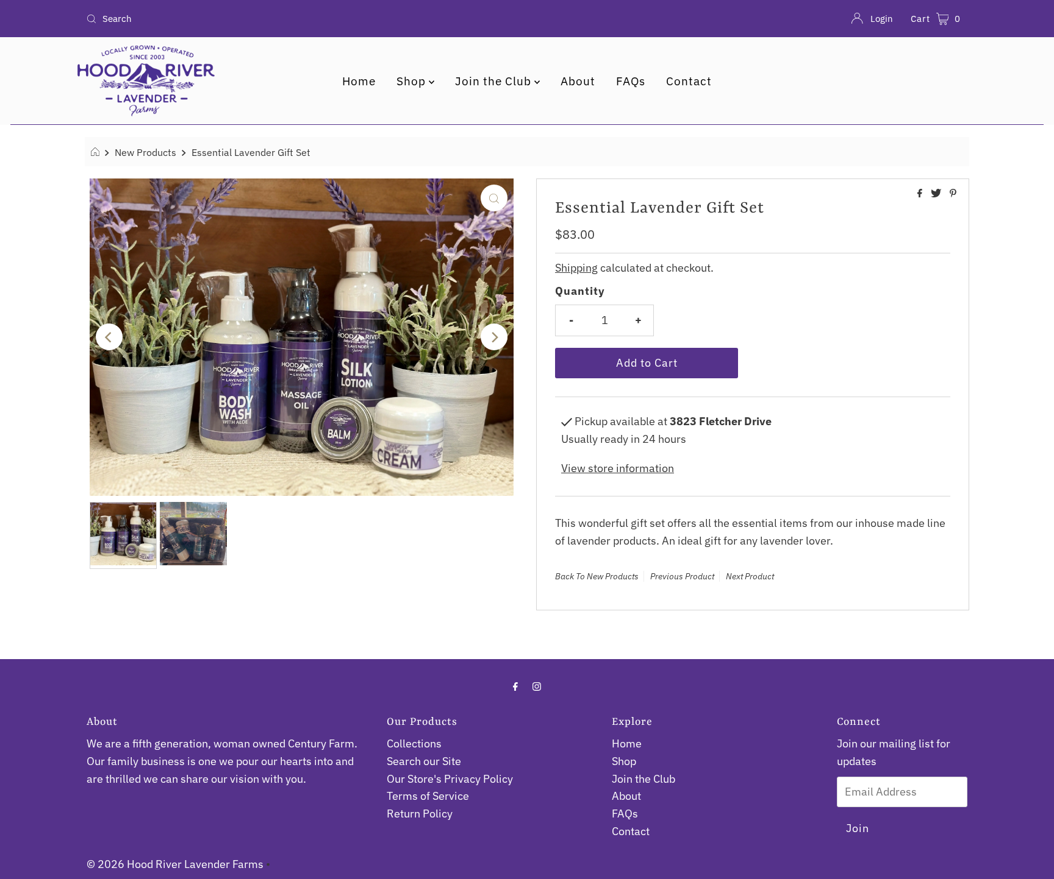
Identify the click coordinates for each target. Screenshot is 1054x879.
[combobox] (226, 19)
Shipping (576, 268)
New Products (145, 152)
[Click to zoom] (494, 198)
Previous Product (682, 576)
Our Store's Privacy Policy (450, 779)
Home (359, 81)
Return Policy (420, 814)
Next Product (750, 576)
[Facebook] (515, 686)
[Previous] (109, 336)
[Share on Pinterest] (953, 194)
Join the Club (494, 81)
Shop (412, 81)
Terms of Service (428, 796)
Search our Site (424, 761)
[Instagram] (536, 686)
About (578, 81)
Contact (689, 81)
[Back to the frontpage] (96, 152)
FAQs (630, 81)
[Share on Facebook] (921, 194)
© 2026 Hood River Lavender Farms (175, 864)
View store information (617, 468)
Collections (414, 743)
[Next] (494, 336)
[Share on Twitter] (937, 194)
